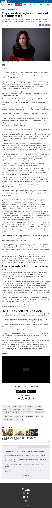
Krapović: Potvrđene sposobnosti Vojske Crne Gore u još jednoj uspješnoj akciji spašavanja (24, 465)
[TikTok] (33, 398)
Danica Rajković (27, 409)
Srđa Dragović (29, 416)
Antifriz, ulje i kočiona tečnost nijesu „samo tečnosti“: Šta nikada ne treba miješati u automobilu (25, 470)
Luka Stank (16, 413)
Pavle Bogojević (16, 409)
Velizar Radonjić (17, 406)
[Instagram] (29, 398)
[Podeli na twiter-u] (43, 25)
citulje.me (12, 1)
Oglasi (19, 1)
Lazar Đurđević (7, 413)
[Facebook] (19, 398)
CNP (22, 419)
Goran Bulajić (38, 406)
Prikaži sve (26, 475)
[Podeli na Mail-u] (48, 25)
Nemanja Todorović (38, 409)
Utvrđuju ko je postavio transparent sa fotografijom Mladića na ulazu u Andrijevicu (25, 455)
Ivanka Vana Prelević (27, 413)
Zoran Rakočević (27, 406)
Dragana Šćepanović (9, 65)
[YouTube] (26, 398)
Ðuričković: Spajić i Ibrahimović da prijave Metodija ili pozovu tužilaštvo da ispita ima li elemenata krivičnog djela (26, 460)
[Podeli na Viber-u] (45, 25)
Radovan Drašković (8, 416)
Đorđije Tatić (6, 409)
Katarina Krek (6, 406)
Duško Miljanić (39, 416)
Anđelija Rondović (39, 413)
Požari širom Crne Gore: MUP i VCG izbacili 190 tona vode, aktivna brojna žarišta (24, 451)
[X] (22, 398)
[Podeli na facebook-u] (40, 25)
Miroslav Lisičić (19, 416)
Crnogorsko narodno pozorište (10, 419)
